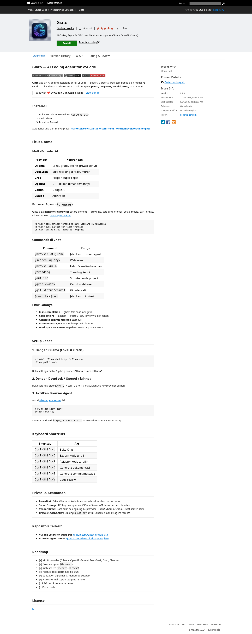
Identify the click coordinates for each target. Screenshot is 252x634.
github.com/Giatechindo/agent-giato (87, 538)
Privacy (191, 624)
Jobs (183, 624)
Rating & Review (99, 56)
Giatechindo (65, 28)
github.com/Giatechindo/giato (90, 534)
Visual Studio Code (37, 9)
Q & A (79, 56)
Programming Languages (63, 9)
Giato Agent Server (60, 215)
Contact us (174, 624)
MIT (34, 609)
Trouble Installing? (88, 42)
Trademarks (216, 624)
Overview (39, 56)
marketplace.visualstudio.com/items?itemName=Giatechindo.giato (111, 128)
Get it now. (218, 9)
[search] (223, 3)
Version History (60, 56)
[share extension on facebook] (168, 123)
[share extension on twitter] (163, 123)
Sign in (181, 3)
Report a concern (188, 114)
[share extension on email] (173, 123)
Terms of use (202, 624)
